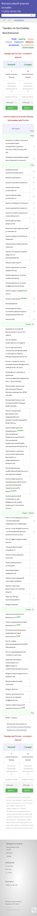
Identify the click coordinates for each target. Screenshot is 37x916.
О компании (9, 866)
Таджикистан (19, 42)
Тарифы (8, 856)
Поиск (10, 872)
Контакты (8, 869)
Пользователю (19, 20)
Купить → (11, 108)
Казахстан (22, 39)
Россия (14, 39)
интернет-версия (27, 47)
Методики (9, 853)
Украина (30, 39)
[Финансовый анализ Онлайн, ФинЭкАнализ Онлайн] (9, 20)
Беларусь (9, 42)
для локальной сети (27, 45)
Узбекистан (29, 42)
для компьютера (14, 45)
